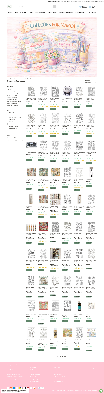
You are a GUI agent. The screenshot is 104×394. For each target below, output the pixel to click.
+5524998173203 (11, 372)
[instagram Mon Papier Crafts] (7, 365)
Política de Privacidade (40, 12)
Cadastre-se (84, 7)
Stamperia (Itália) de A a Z (12, 103)
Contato (31, 12)
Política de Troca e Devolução (66, 12)
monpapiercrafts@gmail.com (13, 374)
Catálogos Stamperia (79, 12)
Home (16, 12)
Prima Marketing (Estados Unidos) (14, 101)
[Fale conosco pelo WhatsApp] (101, 391)
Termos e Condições (52, 12)
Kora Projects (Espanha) (12, 95)
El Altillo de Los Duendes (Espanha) (14, 93)
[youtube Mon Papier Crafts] (13, 365)
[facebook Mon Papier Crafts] (10, 365)
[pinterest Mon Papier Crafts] (16, 365)
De (7, 137)
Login (83, 6)
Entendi (18, 391)
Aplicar (22, 140)
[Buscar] (54, 6)
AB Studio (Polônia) (11, 91)
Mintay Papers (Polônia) (12, 97)
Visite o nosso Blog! (11, 379)
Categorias (9, 12)
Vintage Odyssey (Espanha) (12, 105)
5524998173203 (10, 369)
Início (8, 78)
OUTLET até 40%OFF (91, 12)
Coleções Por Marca (14, 78)
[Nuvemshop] (57, 390)
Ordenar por (87, 80)
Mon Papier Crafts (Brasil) (12, 99)
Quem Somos (23, 12)
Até (15, 137)
